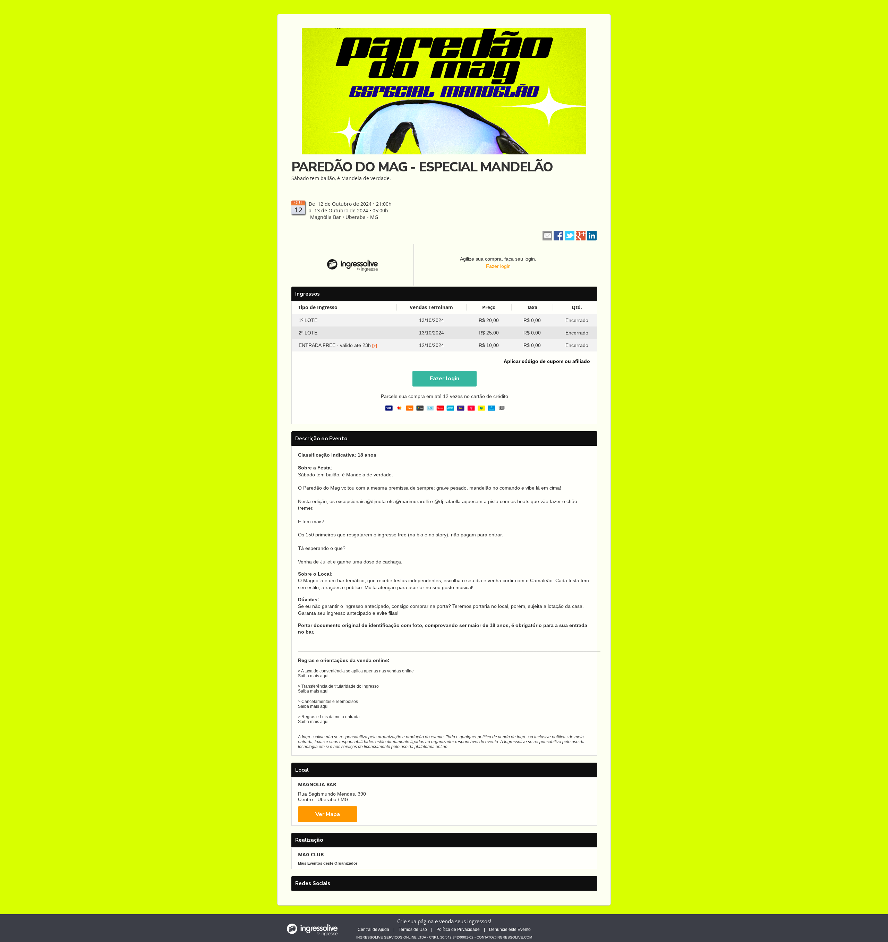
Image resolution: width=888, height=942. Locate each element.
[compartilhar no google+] (581, 235)
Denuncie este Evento (510, 929)
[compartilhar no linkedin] (592, 235)
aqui (324, 675)
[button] (444, 379)
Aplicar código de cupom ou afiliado (547, 361)
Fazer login (498, 266)
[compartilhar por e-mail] (547, 235)
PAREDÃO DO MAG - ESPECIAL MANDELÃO (422, 167)
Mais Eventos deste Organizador (327, 863)
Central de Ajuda (373, 929)
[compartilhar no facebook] (558, 235)
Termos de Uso (413, 929)
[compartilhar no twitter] (569, 235)
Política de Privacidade (458, 929)
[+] (374, 345)
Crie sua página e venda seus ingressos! (444, 921)
